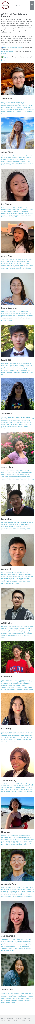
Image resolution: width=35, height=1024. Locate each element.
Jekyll (22, 1020)
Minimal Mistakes (28, 1020)
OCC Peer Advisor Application (12, 47)
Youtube (10, 1018)
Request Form (7, 57)
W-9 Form (4, 53)
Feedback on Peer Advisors (9, 61)
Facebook (18, 1018)
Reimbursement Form (7, 51)
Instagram (27, 1018)
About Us (17, 5)
